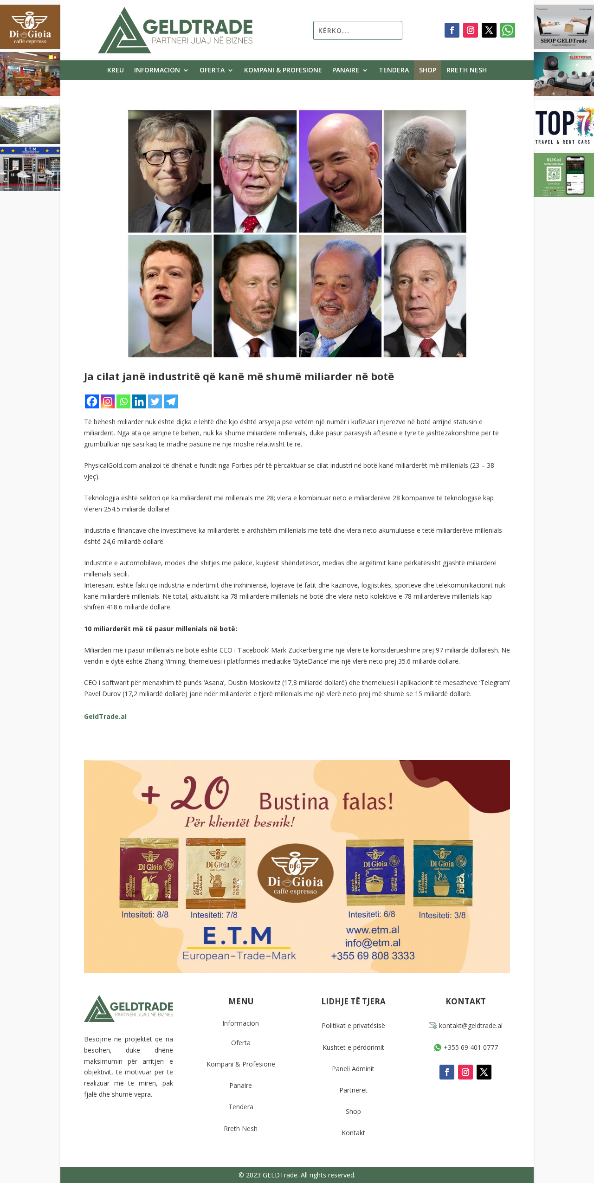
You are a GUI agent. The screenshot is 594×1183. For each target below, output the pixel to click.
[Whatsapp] (123, 401)
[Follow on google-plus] (507, 30)
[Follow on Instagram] (470, 30)
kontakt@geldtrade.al (470, 1025)
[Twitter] (155, 401)
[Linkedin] (139, 401)
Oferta (212, 70)
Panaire (345, 70)
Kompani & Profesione (283, 70)
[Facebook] (92, 401)
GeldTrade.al (105, 716)
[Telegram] (171, 401)
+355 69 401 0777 (470, 1047)
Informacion (157, 70)
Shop (427, 70)
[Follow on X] (489, 30)
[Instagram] (108, 401)
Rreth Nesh (466, 70)
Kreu (115, 70)
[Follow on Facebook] (452, 30)
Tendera (394, 70)
